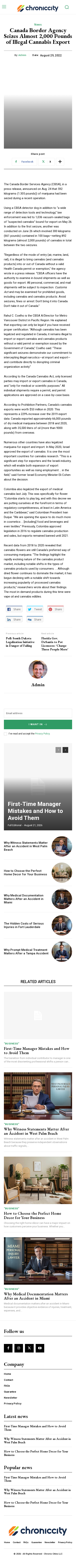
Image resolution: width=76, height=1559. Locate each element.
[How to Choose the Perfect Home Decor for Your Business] (62, 873)
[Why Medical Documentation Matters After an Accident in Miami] (62, 899)
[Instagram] (18, 1348)
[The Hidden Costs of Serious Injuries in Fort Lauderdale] (62, 925)
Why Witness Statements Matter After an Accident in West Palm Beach (26, 846)
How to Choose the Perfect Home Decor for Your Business (25, 872)
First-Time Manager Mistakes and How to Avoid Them (35, 811)
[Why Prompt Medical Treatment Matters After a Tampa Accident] (62, 952)
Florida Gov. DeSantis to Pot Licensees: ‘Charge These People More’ (54, 643)
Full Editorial (14, 825)
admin (22, 55)
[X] (29, 1348)
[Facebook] (8, 1348)
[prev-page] (58, 750)
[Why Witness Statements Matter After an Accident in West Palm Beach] (62, 846)
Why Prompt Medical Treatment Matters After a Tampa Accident (26, 951)
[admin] (38, 669)
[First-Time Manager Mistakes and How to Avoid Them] (38, 786)
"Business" (11, 1043)
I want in (36, 724)
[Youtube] (40, 1348)
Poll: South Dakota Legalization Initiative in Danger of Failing (20, 642)
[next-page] (65, 750)
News (38, 24)
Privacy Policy (42, 733)
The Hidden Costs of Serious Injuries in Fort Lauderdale (24, 925)
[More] (60, 162)
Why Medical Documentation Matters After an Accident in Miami (23, 899)
